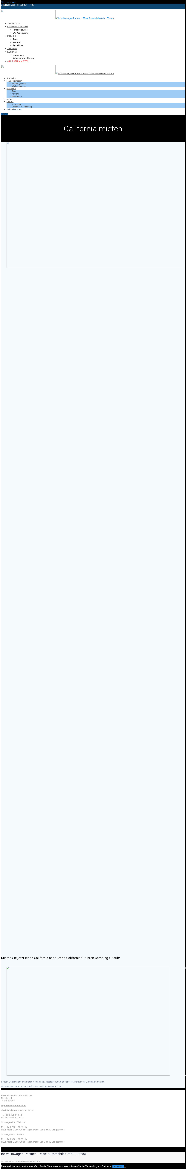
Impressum (18, 55)
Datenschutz (19, 1105)
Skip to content (8, 2)
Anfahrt (12, 48)
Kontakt (12, 52)
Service (4, 114)
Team (15, 39)
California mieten (18, 61)
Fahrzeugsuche (20, 30)
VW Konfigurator (21, 33)
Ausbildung (18, 45)
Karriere (17, 42)
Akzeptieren (118, 1166)
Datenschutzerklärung (23, 58)
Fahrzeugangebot (17, 26)
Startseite (13, 23)
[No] (125, 1167)
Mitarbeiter (14, 36)
